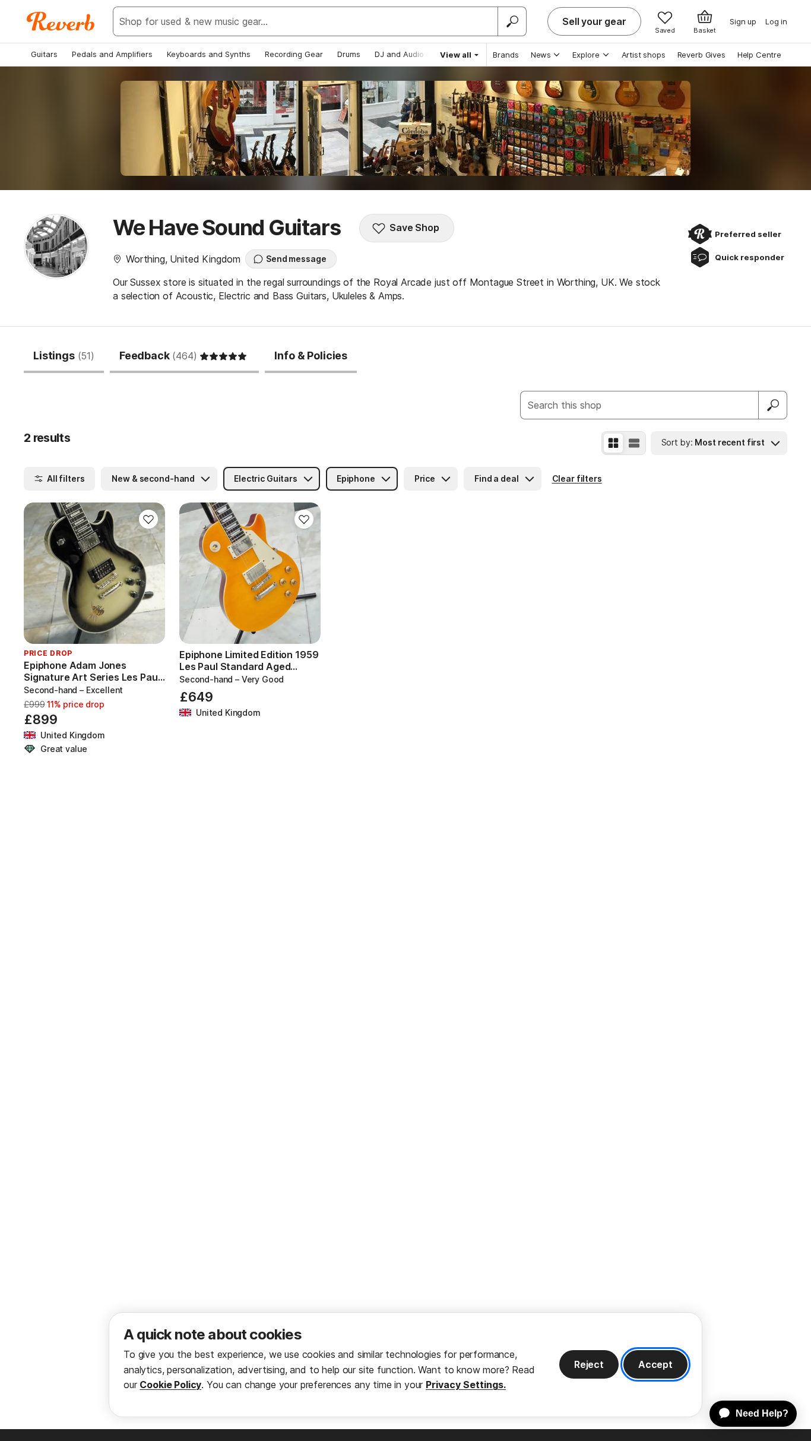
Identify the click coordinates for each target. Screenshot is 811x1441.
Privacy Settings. (466, 1385)
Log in (776, 21)
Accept (655, 1364)
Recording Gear (294, 54)
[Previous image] (40, 573)
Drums (348, 54)
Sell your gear (594, 21)
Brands (506, 54)
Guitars (44, 54)
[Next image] (148, 573)
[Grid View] (613, 443)
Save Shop (414, 227)
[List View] (634, 443)
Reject (589, 1364)
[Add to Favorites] (148, 519)
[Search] (512, 21)
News (541, 54)
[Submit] (773, 405)
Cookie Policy (170, 1385)
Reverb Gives (701, 54)
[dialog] (405, 1364)
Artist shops (644, 54)
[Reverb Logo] (61, 21)
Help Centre (759, 54)
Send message (296, 259)
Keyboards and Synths (209, 54)
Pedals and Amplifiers (112, 54)
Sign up (743, 21)
